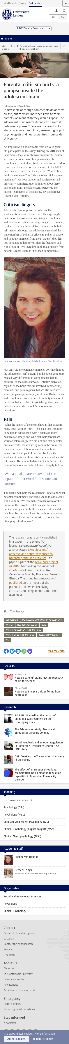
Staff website (5, 47)
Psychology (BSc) (14, 807)
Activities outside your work (19, 990)
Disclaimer (9, 955)
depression (12, 620)
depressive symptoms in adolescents (42, 620)
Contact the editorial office (18, 944)
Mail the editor (56, 651)
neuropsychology (27, 625)
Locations (9, 938)
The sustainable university (18, 974)
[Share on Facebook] (6, 651)
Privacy (8, 949)
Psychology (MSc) (14, 814)
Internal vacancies (14, 979)
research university (49, 635)
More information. (45, 1033)
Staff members (35, 3)
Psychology (10, 904)
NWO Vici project (46, 562)
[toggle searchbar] (64, 11)
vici (7, 640)
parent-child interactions (20, 635)
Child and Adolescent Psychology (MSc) (27, 822)
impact (9, 625)
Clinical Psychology (15, 911)
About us (9, 968)
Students (23, 3)
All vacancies (11, 985)
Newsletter (10, 1023)
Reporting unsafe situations (19, 1009)
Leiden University (9, 3)
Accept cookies (16, 1039)
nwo (43, 625)
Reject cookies (44, 1039)
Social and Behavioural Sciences (22, 896)
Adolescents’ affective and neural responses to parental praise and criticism (31, 554)
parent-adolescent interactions (23, 630)
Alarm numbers (12, 1004)
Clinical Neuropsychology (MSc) (22, 836)
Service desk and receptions (19, 933)
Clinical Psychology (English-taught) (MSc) (29, 829)
